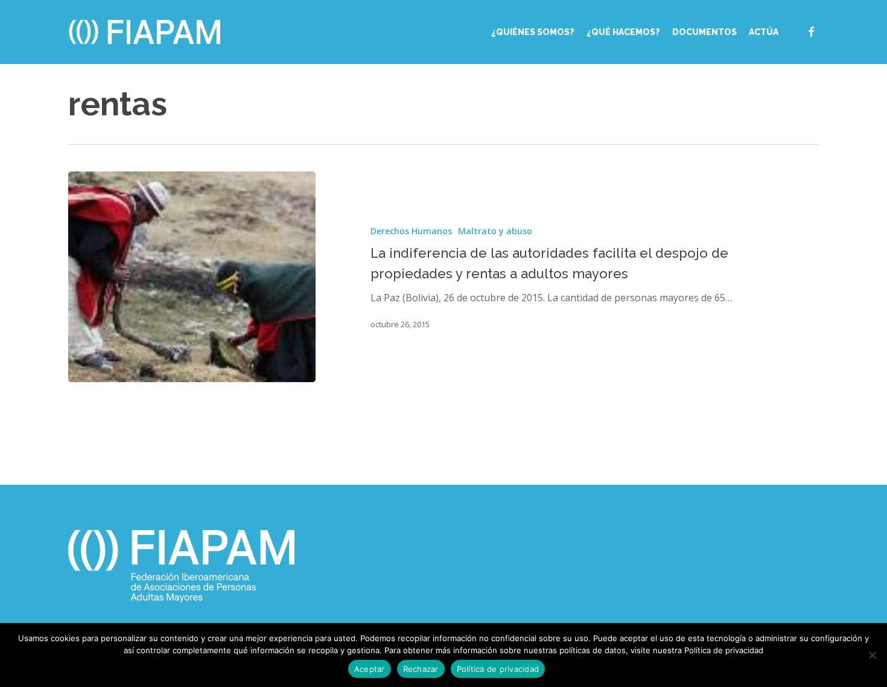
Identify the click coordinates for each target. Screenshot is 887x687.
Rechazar (421, 669)
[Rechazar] (872, 655)
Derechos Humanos (411, 231)
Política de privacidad (498, 669)
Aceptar (369, 669)
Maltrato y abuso (495, 231)
